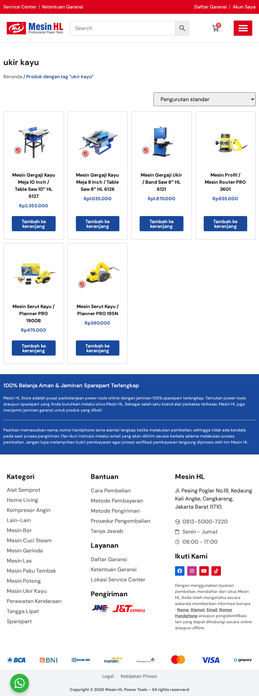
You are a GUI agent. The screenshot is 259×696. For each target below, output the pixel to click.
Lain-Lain (19, 520)
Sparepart (19, 621)
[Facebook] (179, 571)
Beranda (12, 76)
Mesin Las (19, 560)
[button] (243, 28)
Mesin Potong (24, 581)
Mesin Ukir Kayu (27, 591)
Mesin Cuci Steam (29, 540)
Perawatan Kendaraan (34, 601)
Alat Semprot (23, 490)
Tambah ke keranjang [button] (34, 223)
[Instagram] (192, 571)
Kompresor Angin (28, 510)
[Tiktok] (216, 571)
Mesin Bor (19, 530)
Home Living (22, 500)
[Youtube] (204, 571)
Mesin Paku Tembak (31, 571)
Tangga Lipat (23, 611)
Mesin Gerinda (25, 550)
